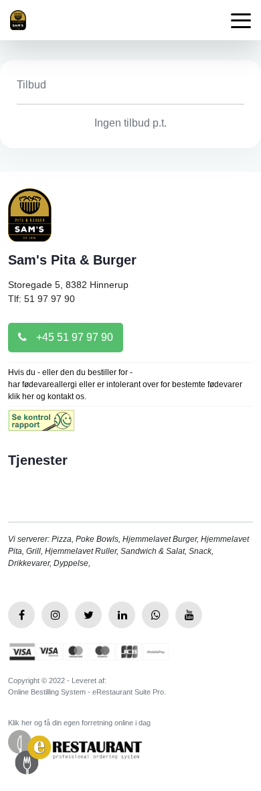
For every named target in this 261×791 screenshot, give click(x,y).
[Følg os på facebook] (21, 614)
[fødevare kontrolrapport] (41, 425)
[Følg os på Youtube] (188, 614)
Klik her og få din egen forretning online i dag (79, 723)
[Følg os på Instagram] (54, 614)
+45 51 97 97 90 (73, 337)
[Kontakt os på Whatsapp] (155, 614)
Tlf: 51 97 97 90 (41, 298)
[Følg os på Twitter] (88, 614)
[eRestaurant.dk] (75, 751)
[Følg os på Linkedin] (121, 614)
